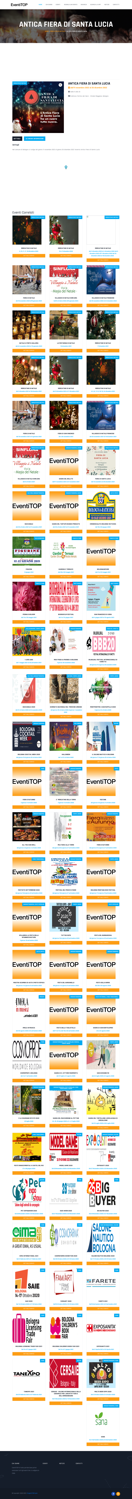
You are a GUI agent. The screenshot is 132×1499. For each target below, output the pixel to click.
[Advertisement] (66, 59)
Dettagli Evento (28, 256)
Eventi (58, 5)
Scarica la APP (95, 5)
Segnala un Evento (70, 5)
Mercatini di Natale (57, 31)
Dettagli (17, 139)
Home (40, 5)
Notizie (106, 5)
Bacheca (84, 5)
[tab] (17, 138)
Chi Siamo (49, 5)
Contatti (116, 5)
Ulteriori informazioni (35, 139)
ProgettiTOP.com (32, 1493)
